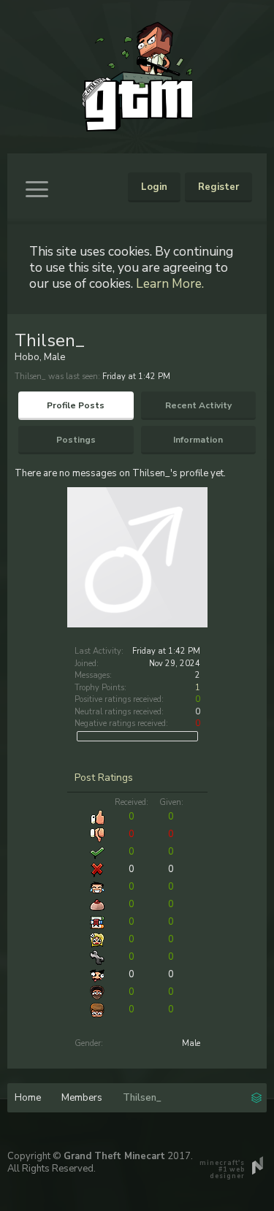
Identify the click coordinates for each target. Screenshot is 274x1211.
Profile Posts (75, 405)
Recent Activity (198, 405)
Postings (76, 440)
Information (198, 440)
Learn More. (170, 283)
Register (218, 187)
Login (154, 187)
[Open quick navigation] (256, 1096)
